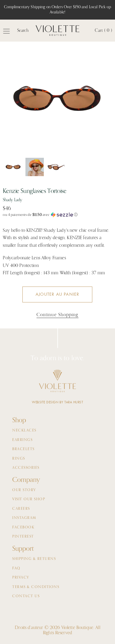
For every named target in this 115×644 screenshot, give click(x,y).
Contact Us (26, 596)
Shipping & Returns (34, 559)
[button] (57, 215)
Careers (21, 509)
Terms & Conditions (35, 587)
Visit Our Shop (28, 499)
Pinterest (23, 537)
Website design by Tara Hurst (57, 402)
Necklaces (24, 430)
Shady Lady (12, 200)
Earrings (22, 440)
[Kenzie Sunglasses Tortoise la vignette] (13, 167)
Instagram (24, 518)
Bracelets (23, 449)
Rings (18, 459)
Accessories (26, 468)
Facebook (23, 527)
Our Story (24, 490)
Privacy (20, 577)
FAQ (16, 568)
